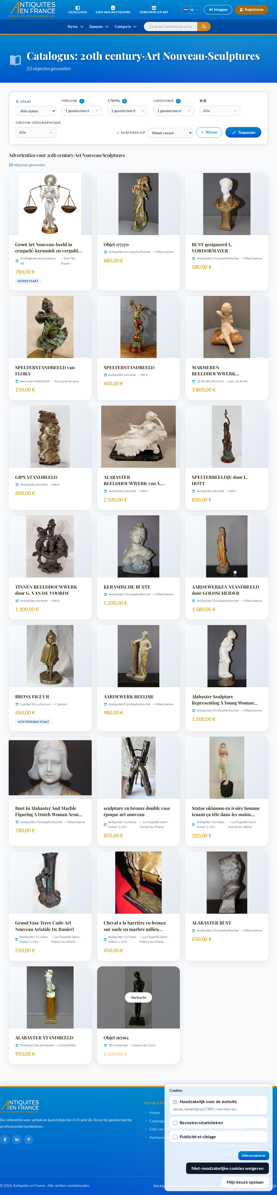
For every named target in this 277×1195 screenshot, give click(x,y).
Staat (26, 101)
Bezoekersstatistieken (201, 1122)
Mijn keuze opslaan (245, 1181)
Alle (206, 110)
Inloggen (220, 9)
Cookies (176, 1090)
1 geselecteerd (77, 110)
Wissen (211, 132)
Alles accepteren (254, 1155)
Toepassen (246, 132)
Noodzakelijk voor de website (208, 1101)
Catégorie (166, 101)
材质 (203, 101)
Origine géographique (38, 123)
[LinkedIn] (17, 1139)
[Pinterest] (29, 1139)
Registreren (254, 9)
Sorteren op (133, 133)
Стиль (116, 101)
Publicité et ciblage (198, 1136)
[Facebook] (5, 1139)
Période (72, 101)
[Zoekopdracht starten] (204, 26)
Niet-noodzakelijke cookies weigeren (227, 1168)
